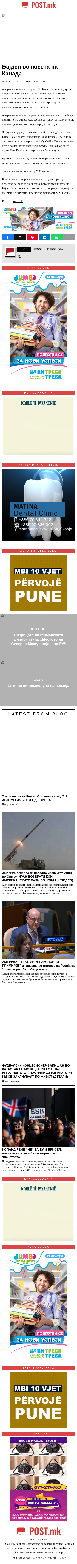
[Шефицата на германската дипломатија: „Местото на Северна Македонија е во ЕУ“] (38, 637)
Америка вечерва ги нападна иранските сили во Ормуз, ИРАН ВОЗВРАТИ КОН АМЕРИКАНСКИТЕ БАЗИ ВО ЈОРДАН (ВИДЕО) (37, 876)
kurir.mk (18, 201)
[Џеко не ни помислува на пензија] (38, 683)
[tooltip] (8, 237)
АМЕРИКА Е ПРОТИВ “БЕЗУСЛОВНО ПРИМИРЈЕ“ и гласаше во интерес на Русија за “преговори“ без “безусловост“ (38, 965)
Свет (27, 81)
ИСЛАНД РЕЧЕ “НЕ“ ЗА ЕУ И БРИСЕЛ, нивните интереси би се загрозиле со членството (32, 1153)
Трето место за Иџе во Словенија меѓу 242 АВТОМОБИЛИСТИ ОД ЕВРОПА (34, 798)
